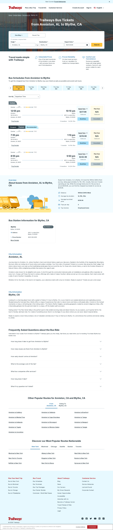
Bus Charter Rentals (39, 490)
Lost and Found (87, 487)
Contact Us (85, 481)
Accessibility (61, 496)
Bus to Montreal (13, 484)
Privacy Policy (61, 508)
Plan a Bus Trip (30, 8)
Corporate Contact (88, 490)
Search (96, 45)
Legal (59, 511)
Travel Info (42, 8)
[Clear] (33, 45)
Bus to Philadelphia (14, 493)
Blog (58, 481)
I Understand (92, 527)
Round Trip (35, 35)
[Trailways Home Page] (16, 7)
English (99, 8)
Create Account (78, 8)
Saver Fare (81, 109)
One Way (18, 35)
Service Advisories (88, 484)
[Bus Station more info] (52, 227)
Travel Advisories (60, 1)
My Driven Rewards (63, 490)
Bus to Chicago (13, 490)
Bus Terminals (37, 484)
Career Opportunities (64, 493)
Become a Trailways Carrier (66, 502)
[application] (56, 114)
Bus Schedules (37, 481)
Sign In (88, 8)
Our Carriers (61, 487)
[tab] (51, 405)
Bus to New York (13, 481)
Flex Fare (97, 109)
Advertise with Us (62, 499)
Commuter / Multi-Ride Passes (42, 493)
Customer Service (55, 8)
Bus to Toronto (13, 487)
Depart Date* (69, 42)
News (59, 484)
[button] (10, 88)
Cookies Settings (80, 527)
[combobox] (23, 45)
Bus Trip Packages (39, 487)
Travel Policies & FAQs (64, 505)
